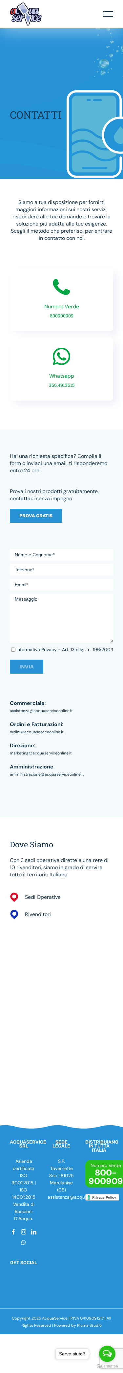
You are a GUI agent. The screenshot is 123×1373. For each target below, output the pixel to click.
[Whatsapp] (23, 1242)
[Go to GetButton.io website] (107, 1366)
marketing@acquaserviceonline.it (41, 753)
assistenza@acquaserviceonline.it (41, 710)
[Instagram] (23, 1231)
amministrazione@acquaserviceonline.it (47, 774)
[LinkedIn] (33, 1231)
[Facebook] (13, 1231)
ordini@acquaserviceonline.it (37, 732)
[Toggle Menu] (108, 14)
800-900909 (106, 1177)
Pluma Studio (89, 1325)
